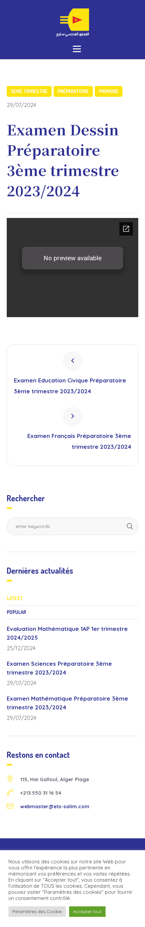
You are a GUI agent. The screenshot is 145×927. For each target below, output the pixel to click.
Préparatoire (73, 91)
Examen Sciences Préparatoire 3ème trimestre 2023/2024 (59, 668)
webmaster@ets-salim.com (54, 806)
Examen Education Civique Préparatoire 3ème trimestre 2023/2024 (70, 386)
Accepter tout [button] (87, 911)
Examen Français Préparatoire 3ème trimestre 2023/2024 (79, 441)
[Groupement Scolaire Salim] (72, 22)
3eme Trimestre (29, 91)
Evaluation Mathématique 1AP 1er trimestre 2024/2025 (67, 633)
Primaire (108, 91)
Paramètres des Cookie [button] (37, 911)
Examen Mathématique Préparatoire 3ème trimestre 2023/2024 (67, 703)
